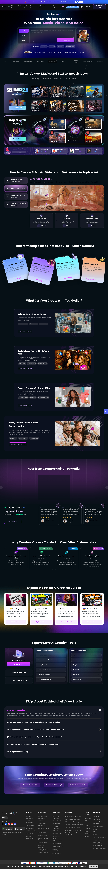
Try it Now (11, 523)
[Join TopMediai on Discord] (15, 826)
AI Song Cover (30, 830)
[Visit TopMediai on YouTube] (12, 826)
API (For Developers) (30, 839)
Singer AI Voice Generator (73, 832)
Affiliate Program (98, 828)
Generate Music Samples (65, 618)
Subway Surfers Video (43, 841)
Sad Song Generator (55, 829)
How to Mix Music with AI (65, 615)
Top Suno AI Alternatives (14, 615)
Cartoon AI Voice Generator (74, 826)
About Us (96, 818)
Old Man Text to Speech (72, 829)
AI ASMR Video (42, 837)
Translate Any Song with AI (15, 613)
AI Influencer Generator (42, 826)
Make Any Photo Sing (13, 618)
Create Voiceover (68, 279)
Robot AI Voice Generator (73, 818)
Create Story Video (17, 446)
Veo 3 (86, 824)
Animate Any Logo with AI (40, 615)
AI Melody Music (57, 835)
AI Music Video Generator (42, 819)
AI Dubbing (29, 835)
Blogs (95, 836)
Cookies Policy (83, 866)
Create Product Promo (24, 407)
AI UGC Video (42, 823)
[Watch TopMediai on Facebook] (6, 826)
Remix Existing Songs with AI (66, 613)
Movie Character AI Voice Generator (73, 835)
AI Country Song (57, 833)
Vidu (86, 827)
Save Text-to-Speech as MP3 (92, 618)
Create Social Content (24, 370)
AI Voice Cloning (31, 833)
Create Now (18, 666)
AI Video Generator (29, 823)
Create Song (38, 282)
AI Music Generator (29, 819)
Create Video (17, 107)
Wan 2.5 (87, 835)
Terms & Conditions (99, 839)
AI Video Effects (43, 854)
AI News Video (42, 844)
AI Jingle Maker (57, 842)
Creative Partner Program (98, 824)
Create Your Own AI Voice (91, 615)
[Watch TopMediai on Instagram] (9, 826)
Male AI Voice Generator (72, 821)
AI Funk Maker (56, 845)
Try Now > (79, 2)
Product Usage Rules (99, 850)
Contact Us (96, 821)
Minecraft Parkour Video (44, 831)
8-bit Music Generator (55, 819)
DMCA (95, 834)
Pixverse (87, 830)
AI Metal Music (56, 823)
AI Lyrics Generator (55, 851)
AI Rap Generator (57, 848)
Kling (86, 833)
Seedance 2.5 (88, 821)
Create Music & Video (24, 333)
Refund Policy (97, 847)
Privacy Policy (97, 844)
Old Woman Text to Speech (73, 824)
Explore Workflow (91, 281)
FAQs (95, 831)
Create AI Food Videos (39, 618)
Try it (41, 227)
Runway (87, 838)
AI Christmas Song (56, 839)
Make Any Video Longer (39, 613)
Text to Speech (31, 827)
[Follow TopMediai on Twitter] (2, 826)
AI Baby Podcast (43, 852)
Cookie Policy (97, 842)
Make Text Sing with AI (90, 613)
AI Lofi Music (56, 825)
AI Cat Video (42, 834)
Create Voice (18, 152)
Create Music (17, 139)
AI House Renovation (41, 848)
